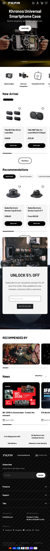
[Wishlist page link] (46, 3)
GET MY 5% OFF (25, 306)
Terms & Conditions (9, 543)
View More (25, 161)
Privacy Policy (24, 543)
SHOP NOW (25, 28)
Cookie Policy (38, 543)
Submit (41, 475)
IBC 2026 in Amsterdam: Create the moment (18, 413)
